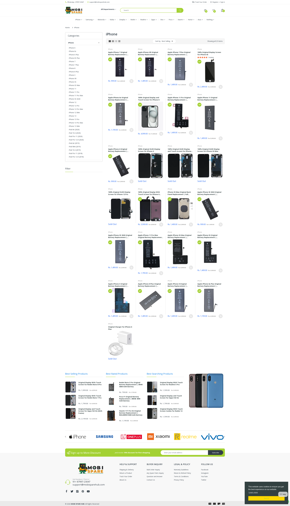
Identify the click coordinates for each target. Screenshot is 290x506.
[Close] (189, 249)
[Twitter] (105, 253)
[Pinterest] (116, 253)
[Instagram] (110, 253)
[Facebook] (100, 253)
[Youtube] (121, 253)
